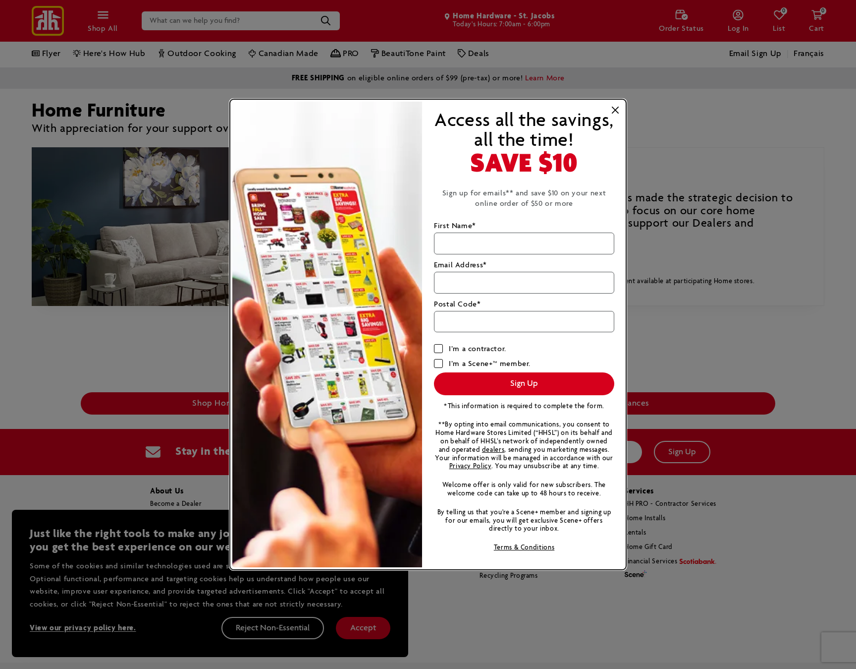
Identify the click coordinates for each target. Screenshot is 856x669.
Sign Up (524, 383)
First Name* (455, 226)
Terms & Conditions (524, 548)
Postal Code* (457, 304)
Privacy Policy (470, 466)
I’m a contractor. (477, 349)
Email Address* (460, 265)
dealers (493, 450)
